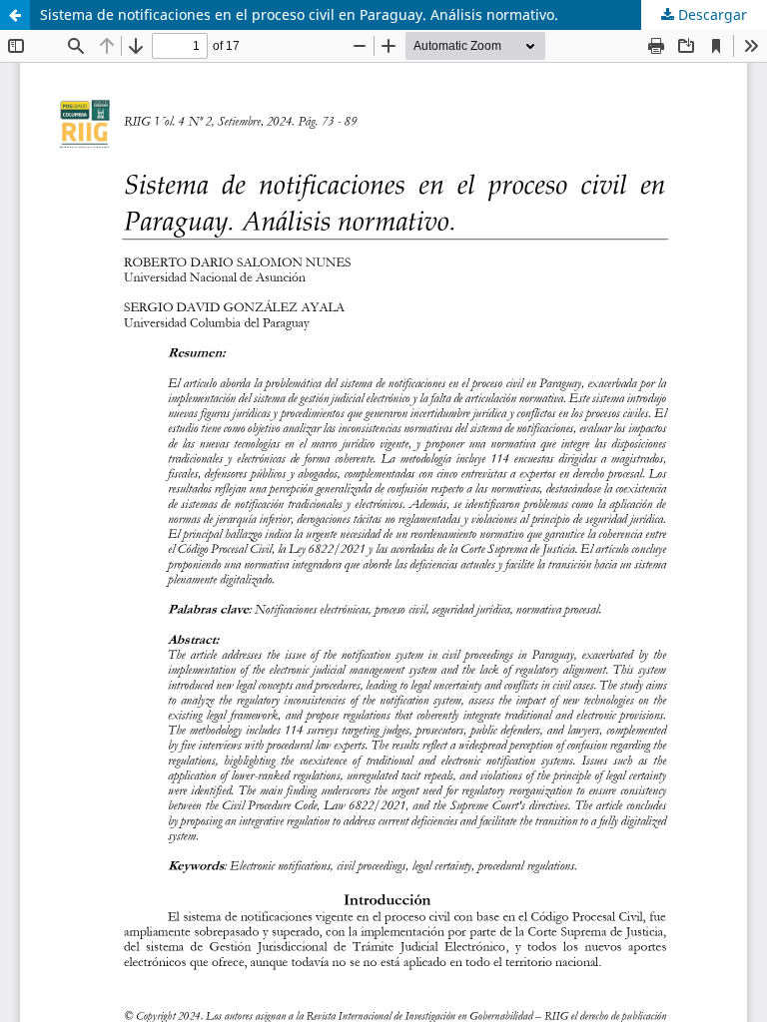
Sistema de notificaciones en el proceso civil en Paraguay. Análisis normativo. (299, 14)
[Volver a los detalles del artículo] (15, 15)
